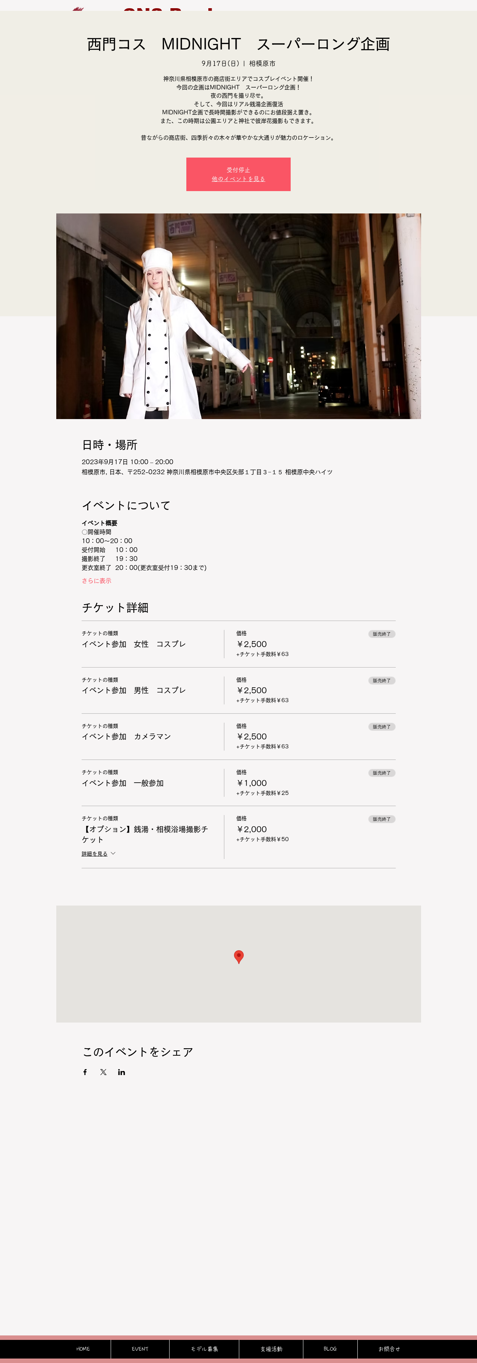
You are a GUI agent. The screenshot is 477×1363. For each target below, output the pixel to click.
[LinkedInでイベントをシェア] (121, 1072)
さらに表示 (96, 581)
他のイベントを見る (238, 179)
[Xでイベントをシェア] (103, 1072)
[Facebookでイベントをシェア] (85, 1072)
